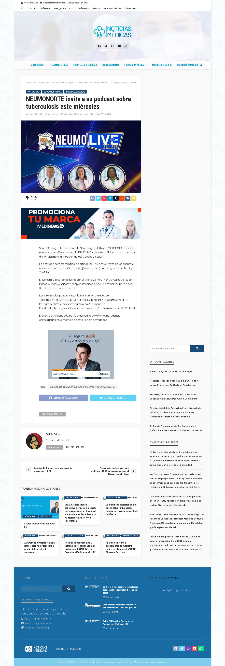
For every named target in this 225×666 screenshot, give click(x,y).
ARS (22, 8)
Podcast (96, 8)
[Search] (201, 65)
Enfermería (45, 8)
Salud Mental (72, 497)
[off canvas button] (23, 65)
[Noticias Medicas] (112, 32)
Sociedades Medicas (112, 8)
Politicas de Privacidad (68, 648)
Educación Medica (52, 92)
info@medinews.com (43, 623)
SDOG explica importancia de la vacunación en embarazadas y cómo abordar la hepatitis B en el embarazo (176, 545)
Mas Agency (42, 627)
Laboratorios (84, 8)
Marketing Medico (162, 65)
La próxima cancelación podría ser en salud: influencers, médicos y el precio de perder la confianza (122, 509)
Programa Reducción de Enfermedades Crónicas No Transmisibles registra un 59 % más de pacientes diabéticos (176, 482)
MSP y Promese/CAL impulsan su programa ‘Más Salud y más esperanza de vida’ (176, 523)
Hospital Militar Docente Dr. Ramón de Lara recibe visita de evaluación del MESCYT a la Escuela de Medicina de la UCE (80, 547)
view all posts (54, 447)
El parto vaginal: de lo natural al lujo (39, 525)
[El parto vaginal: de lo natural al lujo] (40, 507)
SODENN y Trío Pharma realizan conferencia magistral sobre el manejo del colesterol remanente (39, 547)
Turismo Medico (131, 8)
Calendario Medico (187, 65)
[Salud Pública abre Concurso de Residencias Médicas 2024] (92, 621)
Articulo (45, 516)
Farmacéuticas (59, 65)
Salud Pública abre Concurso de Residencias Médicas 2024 (118, 622)
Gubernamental (110, 65)
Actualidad (37, 65)
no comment (53, 114)
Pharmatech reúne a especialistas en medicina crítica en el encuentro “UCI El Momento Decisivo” (121, 547)
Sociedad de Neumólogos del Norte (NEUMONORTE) (87, 114)
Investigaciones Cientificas (64, 8)
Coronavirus (32, 8)
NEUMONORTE (118, 248)
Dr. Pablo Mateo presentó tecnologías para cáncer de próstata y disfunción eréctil (120, 590)
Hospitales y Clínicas (85, 65)
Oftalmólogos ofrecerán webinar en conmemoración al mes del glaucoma (120, 606)
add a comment (54, 414)
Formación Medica (134, 65)
